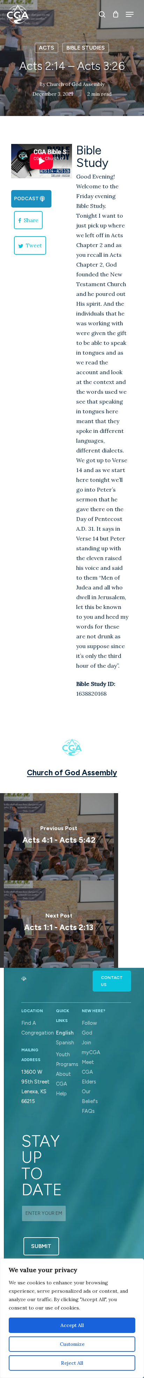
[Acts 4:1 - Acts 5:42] (59, 836)
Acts (46, 47)
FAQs (88, 1111)
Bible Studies (85, 47)
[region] (72, 1318)
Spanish (65, 1042)
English (65, 1033)
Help (61, 1093)
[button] (31, 199)
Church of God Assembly (75, 84)
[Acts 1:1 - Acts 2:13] (59, 924)
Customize (72, 1344)
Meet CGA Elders (89, 1072)
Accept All (72, 1325)
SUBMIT (41, 1246)
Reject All (72, 1363)
